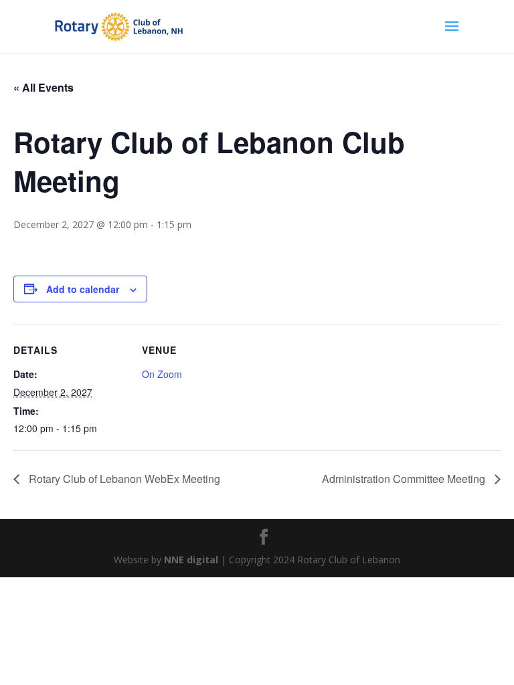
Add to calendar (82, 289)
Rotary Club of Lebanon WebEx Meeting (123, 478)
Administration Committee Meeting (405, 478)
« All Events (43, 87)
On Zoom (162, 374)
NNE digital (191, 559)
